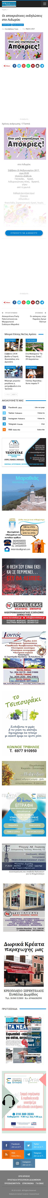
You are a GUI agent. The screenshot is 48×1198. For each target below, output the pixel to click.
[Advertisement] (24, 94)
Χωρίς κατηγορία (18, 24)
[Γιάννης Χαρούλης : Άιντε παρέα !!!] (35, 372)
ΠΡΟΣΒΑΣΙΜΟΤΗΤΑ (12, 1183)
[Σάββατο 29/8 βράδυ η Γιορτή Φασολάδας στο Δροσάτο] (14, 345)
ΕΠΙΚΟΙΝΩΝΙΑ (28, 1183)
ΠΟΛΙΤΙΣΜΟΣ (7, 24)
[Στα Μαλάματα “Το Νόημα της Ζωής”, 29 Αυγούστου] (35, 345)
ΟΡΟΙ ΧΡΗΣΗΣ (24, 1176)
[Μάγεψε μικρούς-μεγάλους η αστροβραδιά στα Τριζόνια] (14, 372)
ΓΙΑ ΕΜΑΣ (40, 1183)
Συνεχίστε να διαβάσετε (24, 233)
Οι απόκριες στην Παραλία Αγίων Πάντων (38, 319)
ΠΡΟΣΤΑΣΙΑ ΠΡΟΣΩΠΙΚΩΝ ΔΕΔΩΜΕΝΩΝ (24, 1180)
